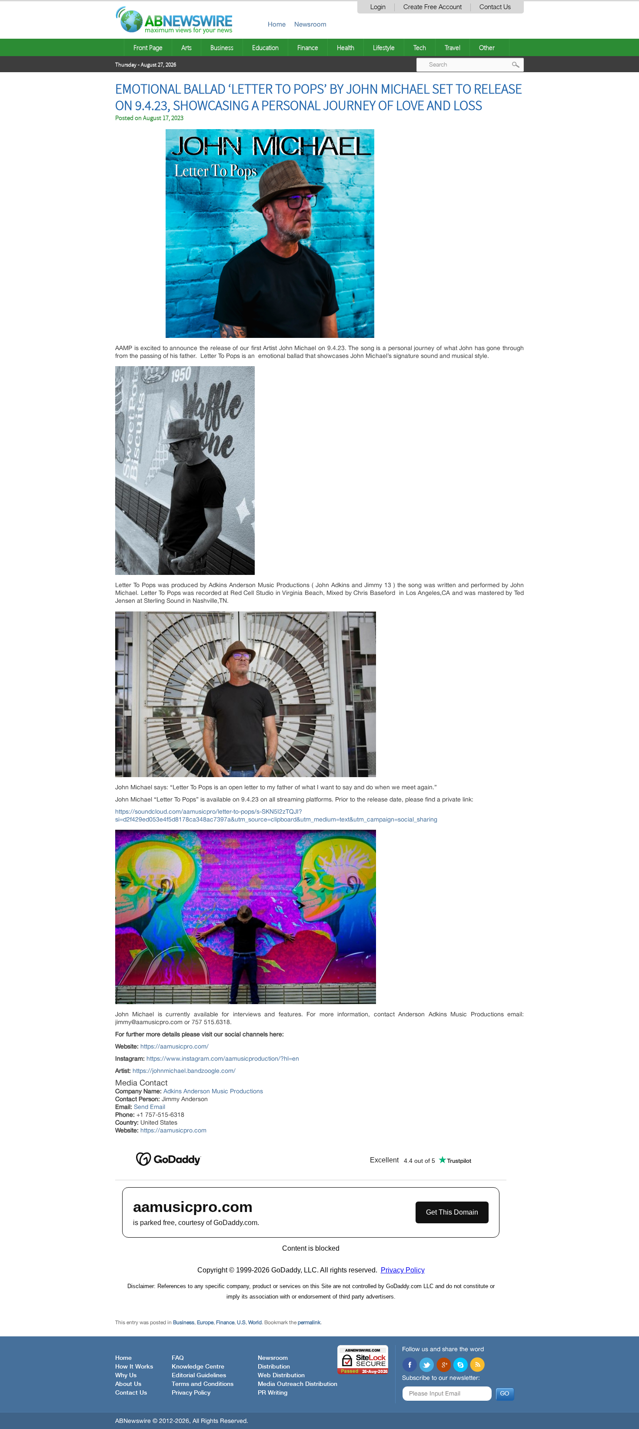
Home (277, 24)
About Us (128, 1384)
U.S (241, 1322)
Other (487, 47)
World (255, 1322)
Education (265, 47)
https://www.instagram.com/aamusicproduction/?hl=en (222, 1058)
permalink (309, 1322)
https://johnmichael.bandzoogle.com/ (184, 1070)
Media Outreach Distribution (297, 1384)
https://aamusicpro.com (173, 1130)
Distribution (274, 1367)
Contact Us (495, 7)
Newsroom (310, 24)
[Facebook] (409, 1365)
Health (345, 47)
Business (221, 47)
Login (378, 7)
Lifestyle (384, 47)
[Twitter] (426, 1365)
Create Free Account (432, 7)
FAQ (178, 1358)
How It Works (134, 1367)
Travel (452, 47)
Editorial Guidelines (199, 1375)
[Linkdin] (443, 1365)
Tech (419, 47)
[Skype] (460, 1365)
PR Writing (272, 1393)
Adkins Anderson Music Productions (213, 1091)
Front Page (148, 47)
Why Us (125, 1375)
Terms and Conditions (202, 1384)
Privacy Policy (191, 1393)
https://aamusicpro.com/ (174, 1046)
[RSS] (477, 1365)
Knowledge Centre (198, 1367)
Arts (186, 47)
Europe (205, 1322)
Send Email (149, 1106)
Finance (307, 47)
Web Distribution (281, 1375)
